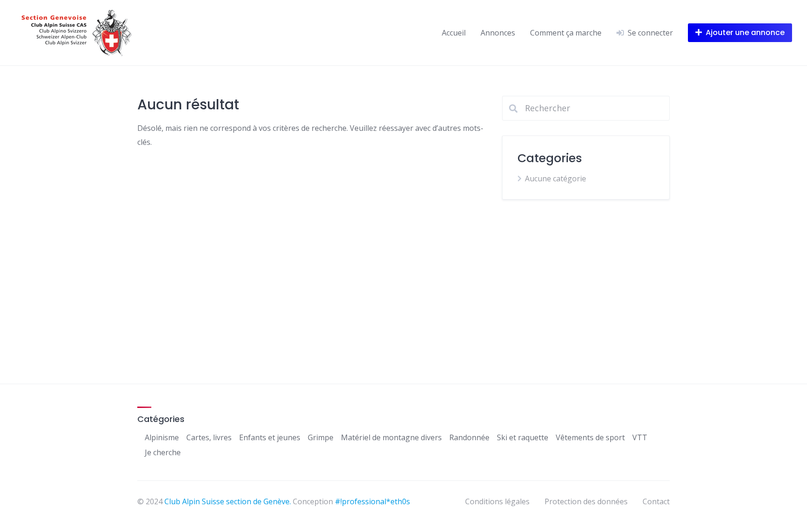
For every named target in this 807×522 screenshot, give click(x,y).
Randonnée (469, 437)
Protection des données (586, 501)
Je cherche (163, 452)
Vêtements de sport (590, 437)
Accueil (454, 33)
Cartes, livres (209, 437)
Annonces (498, 33)
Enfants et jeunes (269, 437)
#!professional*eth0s (372, 501)
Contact (656, 501)
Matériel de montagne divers (391, 437)
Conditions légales (497, 501)
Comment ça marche (566, 33)
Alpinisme (162, 437)
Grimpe (320, 437)
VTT (639, 437)
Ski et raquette (522, 437)
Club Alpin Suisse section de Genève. (227, 501)
